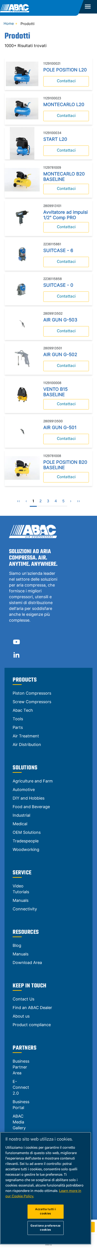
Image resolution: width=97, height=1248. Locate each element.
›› (78, 501)
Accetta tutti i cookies (45, 1211)
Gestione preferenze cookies (45, 1227)
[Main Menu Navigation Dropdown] (88, 7)
